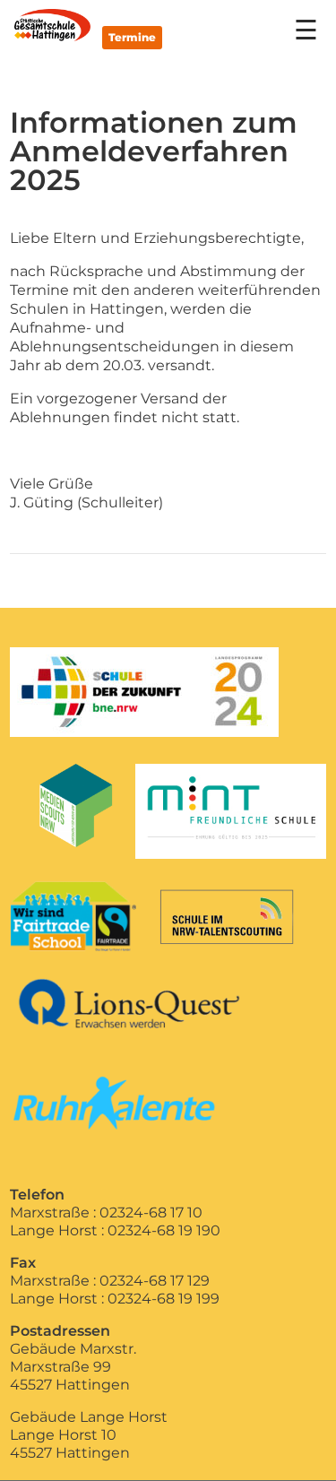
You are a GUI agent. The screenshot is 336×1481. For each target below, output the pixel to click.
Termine (132, 37)
